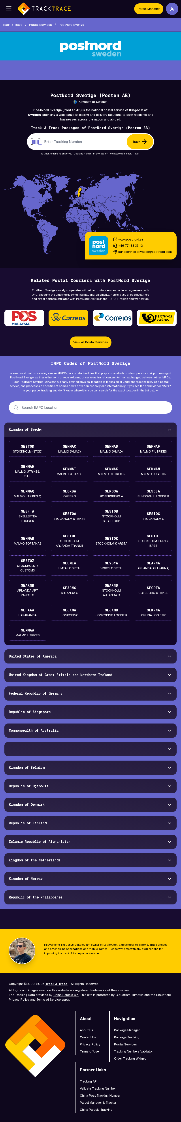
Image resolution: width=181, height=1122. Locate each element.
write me (124, 949)
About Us (86, 1030)
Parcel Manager (149, 9)
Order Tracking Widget (130, 1058)
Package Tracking (126, 1037)
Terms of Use (89, 1051)
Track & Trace (148, 945)
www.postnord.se (130, 239)
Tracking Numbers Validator (133, 1051)
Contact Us (88, 1037)
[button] (8, 8)
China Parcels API (66, 995)
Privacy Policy (19, 1000)
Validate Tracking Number (98, 1088)
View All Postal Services (90, 342)
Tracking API (88, 1081)
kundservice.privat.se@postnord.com (145, 252)
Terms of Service (48, 1000)
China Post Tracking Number (100, 1096)
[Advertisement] (90, 70)
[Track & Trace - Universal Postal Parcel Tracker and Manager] (44, 9)
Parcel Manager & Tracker (98, 1103)
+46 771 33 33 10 (130, 246)
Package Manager (127, 1030)
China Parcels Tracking (96, 1110)
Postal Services (125, 1044)
